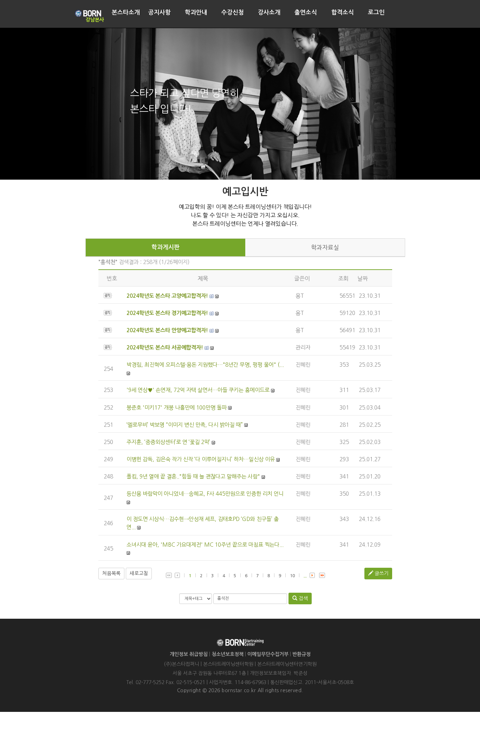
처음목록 (111, 573)
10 (292, 576)
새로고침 (139, 573)
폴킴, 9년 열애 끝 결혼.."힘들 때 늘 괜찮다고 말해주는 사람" (193, 476)
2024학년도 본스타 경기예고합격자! (167, 313)
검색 (302, 598)
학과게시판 (165, 247)
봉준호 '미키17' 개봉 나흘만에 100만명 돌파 (177, 407)
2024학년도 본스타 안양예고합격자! (167, 330)
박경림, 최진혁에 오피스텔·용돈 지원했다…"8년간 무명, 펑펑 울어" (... (205, 364)
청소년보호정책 (228, 654)
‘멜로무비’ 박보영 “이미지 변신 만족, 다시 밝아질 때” (185, 424)
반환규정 (301, 654)
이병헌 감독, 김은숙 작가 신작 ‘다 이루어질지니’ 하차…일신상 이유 (201, 459)
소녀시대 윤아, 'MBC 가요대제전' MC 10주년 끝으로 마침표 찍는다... (205, 544)
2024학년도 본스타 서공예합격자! (165, 347)
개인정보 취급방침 (189, 654)
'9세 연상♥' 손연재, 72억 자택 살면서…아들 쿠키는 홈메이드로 (198, 390)
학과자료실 (325, 247)
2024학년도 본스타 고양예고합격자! (167, 295)
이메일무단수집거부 (267, 654)
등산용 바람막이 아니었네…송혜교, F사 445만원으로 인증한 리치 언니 (205, 493)
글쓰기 (380, 573)
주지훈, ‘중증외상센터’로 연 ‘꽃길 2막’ (168, 442)
